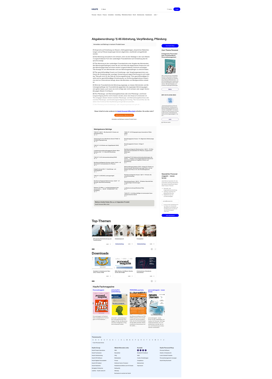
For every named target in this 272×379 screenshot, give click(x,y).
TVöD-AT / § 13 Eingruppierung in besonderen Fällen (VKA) (138, 132)
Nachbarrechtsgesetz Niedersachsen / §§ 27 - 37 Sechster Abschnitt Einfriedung (107, 181)
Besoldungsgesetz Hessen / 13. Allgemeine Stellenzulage (139, 138)
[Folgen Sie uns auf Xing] (140, 350)
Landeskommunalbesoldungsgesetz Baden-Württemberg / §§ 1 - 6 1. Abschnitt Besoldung (107, 151)
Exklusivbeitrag (119, 244)
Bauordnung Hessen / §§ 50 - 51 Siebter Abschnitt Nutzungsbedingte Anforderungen (138, 182)
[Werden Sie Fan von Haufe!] (145, 350)
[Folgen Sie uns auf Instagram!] (143, 350)
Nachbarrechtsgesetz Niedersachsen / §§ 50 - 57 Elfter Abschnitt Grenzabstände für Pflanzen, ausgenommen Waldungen (138, 150)
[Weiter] (155, 249)
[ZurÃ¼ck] (152, 249)
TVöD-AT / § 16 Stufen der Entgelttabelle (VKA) (106, 145)
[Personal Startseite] (95, 9)
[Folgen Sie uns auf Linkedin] (138, 350)
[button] (176, 9)
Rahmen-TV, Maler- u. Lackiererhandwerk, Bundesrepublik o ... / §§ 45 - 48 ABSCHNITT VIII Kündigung (106, 189)
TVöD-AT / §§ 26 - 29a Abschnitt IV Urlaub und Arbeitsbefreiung (106, 132)
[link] (94, 14)
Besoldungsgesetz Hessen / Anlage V (134, 144)
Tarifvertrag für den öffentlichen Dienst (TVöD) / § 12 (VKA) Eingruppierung (107, 139)
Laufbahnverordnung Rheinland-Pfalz (134, 188)
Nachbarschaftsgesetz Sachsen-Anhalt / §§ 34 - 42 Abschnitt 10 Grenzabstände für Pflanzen (107, 163)
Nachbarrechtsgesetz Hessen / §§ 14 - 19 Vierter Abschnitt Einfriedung (138, 175)
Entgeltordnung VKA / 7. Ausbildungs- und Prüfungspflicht (105, 169)
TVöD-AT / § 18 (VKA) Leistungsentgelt (104, 175)
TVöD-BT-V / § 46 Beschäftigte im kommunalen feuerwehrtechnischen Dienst (138, 193)
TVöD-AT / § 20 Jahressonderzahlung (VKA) (105, 157)
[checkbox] (162, 205)
